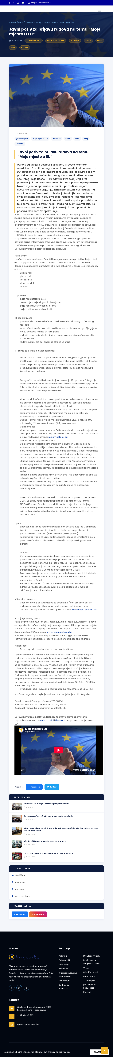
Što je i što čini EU (22, 896)
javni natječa (33, 40)
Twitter (53, 787)
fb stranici (60, 720)
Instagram (39, 914)
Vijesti (20, 22)
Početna (13, 22)
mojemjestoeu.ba (57, 437)
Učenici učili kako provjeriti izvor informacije (45, 841)
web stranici (47, 720)
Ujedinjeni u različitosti (64, 987)
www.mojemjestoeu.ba (84, 609)
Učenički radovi (90, 972)
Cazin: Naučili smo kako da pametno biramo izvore (48, 853)
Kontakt (87, 992)
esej (13, 47)
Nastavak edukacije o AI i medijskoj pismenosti (46, 804)
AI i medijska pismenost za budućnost (89, 984)
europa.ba (20, 882)
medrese (75, 40)
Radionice (63, 968)
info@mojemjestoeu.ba (41, 3)
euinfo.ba (19, 889)
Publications (89, 976)
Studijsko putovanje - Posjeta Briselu (69, 975)
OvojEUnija (20, 875)
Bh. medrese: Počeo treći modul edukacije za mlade (48, 816)
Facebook (35, 787)
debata (24, 47)
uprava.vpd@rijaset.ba (28, 1024)
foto (99, 40)
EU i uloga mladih (91, 956)
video (88, 40)
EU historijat (64, 980)
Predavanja (64, 964)
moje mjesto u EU (56, 40)
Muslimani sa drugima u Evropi (91, 962)
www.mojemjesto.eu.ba (59, 632)
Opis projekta (65, 960)
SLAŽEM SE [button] (99, 1052)
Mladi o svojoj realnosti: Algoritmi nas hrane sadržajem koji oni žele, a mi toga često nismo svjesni (61, 829)
